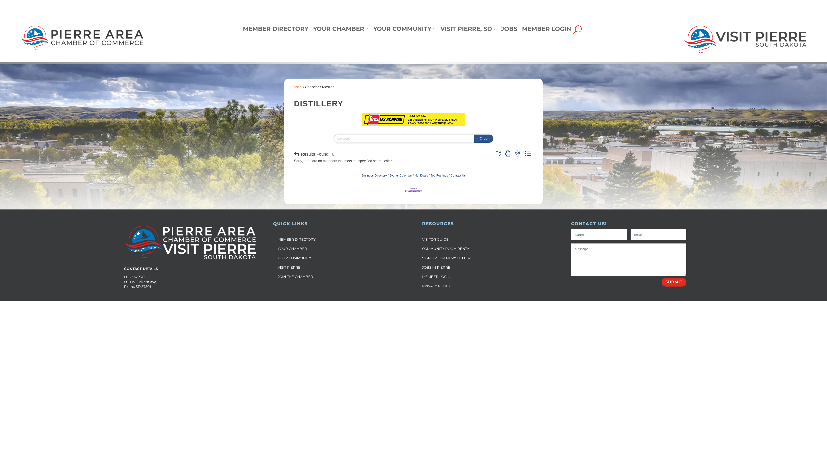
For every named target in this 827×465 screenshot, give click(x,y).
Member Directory (275, 29)
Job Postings (439, 175)
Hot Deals (421, 175)
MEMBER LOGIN (436, 277)
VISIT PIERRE (289, 267)
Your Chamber (338, 29)
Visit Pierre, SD (466, 29)
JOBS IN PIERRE (436, 267)
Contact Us (458, 175)
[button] (296, 154)
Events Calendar (400, 175)
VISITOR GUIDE (435, 239)
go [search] (486, 138)
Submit (673, 282)
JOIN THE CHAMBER (295, 277)
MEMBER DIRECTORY (297, 239)
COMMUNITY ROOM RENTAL (446, 249)
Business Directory (374, 175)
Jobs (509, 29)
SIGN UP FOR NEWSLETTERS (447, 258)
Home (296, 87)
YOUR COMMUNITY (294, 258)
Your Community (402, 29)
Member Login (546, 29)
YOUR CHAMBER (292, 249)
